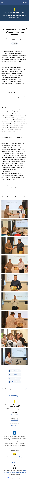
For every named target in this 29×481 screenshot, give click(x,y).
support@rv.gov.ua (19, 456)
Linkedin (15, 374)
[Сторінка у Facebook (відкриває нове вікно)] (12, 462)
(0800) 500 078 (14, 420)
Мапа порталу (13, 396)
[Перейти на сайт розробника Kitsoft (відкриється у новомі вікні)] (9, 477)
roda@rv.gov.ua (14, 425)
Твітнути (15, 378)
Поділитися (15, 370)
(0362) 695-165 (14, 414)
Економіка (14, 43)
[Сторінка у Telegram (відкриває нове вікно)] (17, 462)
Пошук (25, 2)
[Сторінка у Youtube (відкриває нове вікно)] (14, 462)
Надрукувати (15, 381)
